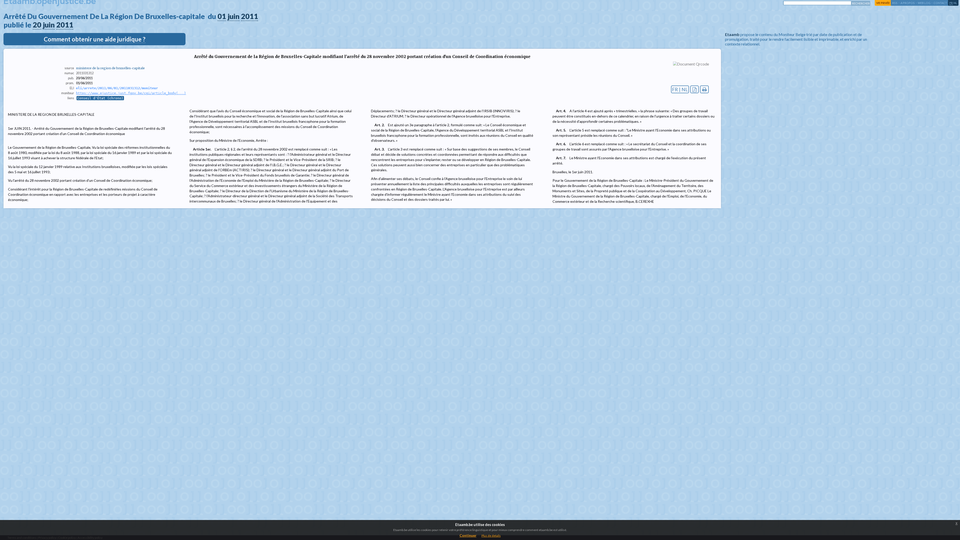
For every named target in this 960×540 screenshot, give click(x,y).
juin (234, 16)
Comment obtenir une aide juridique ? (95, 39)
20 (37, 24)
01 (222, 16)
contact (940, 2)
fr (951, 2)
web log (924, 2)
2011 (249, 16)
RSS (895, 2)
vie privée (883, 2)
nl (955, 2)
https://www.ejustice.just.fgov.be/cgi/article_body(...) (131, 93)
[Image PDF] (694, 89)
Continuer (468, 535)
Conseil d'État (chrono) (100, 98)
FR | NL (680, 89)
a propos (907, 2)
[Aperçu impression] (704, 89)
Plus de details (491, 536)
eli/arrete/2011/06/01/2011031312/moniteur (117, 88)
